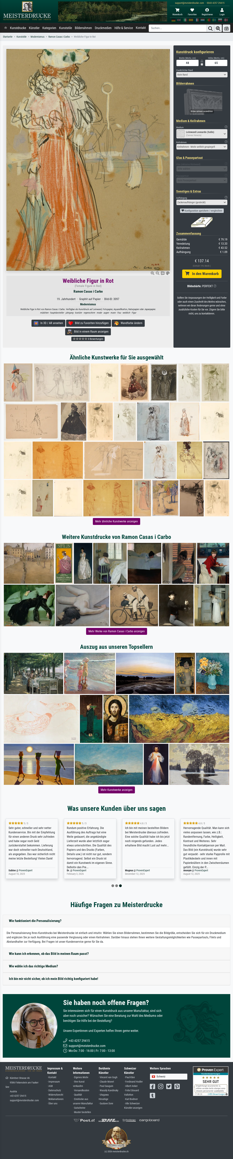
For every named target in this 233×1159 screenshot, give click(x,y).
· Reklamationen (55, 1099)
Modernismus (37, 36)
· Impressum (53, 1081)
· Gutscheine (79, 1107)
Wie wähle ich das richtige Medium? (33, 966)
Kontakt (141, 28)
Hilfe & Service (123, 28)
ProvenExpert (25, 870)
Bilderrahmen (83, 28)
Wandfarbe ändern (130, 323)
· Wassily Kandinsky (108, 1090)
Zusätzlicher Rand (184, 70)
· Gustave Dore (106, 1103)
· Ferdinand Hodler (133, 1081)
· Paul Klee (129, 1077)
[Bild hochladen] (226, 28)
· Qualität (77, 1094)
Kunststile (65, 28)
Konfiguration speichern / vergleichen (203, 210)
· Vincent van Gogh (108, 1077)
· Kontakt (51, 1077)
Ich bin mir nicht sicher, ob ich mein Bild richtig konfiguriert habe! (53, 979)
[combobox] (202, 74)
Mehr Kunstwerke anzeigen (117, 790)
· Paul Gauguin (106, 1086)
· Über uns (52, 1103)
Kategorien (49, 28)
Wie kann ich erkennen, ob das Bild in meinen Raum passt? (49, 954)
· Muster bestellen (82, 1112)
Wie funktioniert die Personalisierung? (35, 921)
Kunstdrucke (18, 28)
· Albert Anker (131, 1086)
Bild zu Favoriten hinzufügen (91, 323)
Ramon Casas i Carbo (59, 36)
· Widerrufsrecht (55, 1094)
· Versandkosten (81, 1090)
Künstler (34, 28)
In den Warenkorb (204, 274)
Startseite (8, 36)
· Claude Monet (106, 1081)
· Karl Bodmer (131, 1099)
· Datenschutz (54, 1090)
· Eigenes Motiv (80, 1077)
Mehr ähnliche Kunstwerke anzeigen (116, 521)
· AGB (50, 1086)
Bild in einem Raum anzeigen (90, 331)
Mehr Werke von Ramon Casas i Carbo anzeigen (116, 631)
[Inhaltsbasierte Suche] (218, 28)
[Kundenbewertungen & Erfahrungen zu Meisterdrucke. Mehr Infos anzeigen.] (210, 1081)
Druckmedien (103, 28)
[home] (6, 28)
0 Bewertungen (95, 338)
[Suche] (210, 28)
